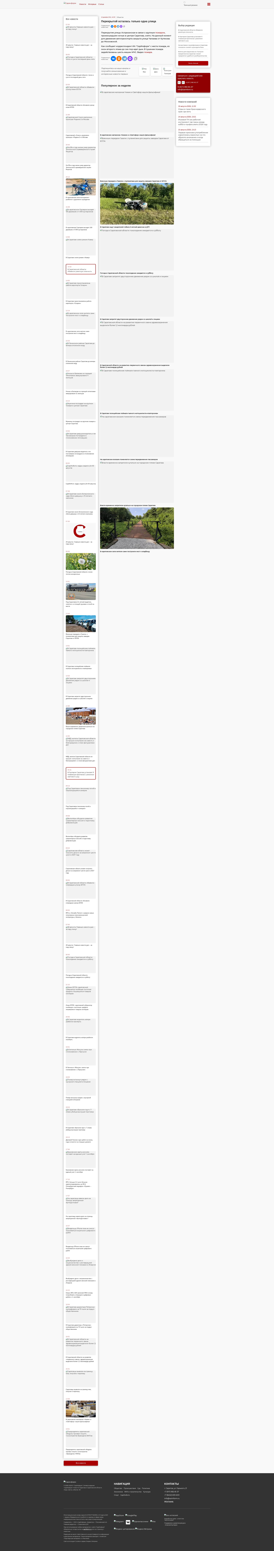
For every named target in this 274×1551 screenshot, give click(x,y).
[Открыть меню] (208, 4)
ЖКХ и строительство (133, 1492)
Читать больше (193, 63)
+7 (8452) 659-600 (171, 1495)
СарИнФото (125, 1495)
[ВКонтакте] (112, 26)
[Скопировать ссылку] (124, 26)
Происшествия (130, 1488)
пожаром (160, 33)
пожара (148, 52)
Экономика (118, 1492)
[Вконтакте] (128, 1522)
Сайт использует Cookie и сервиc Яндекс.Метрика (80, 1541)
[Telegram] (118, 26)
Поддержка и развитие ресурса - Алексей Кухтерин (174, 1524)
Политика (146, 1488)
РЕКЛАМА (168, 1502)
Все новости (72, 19)
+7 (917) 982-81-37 (171, 1492)
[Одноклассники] (115, 26)
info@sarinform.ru (185, 90)
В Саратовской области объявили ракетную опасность (190, 31)
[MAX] (121, 26)
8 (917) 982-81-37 (192, 82)
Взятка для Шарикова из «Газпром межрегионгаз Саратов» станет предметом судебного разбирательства (192, 54)
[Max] (179, 82)
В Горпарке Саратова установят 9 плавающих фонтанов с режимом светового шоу (190, 39)
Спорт (116, 1495)
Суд (138, 1488)
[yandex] (124, 1529)
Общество (120, 17)
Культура (146, 1492)
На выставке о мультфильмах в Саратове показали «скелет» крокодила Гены (192, 46)
